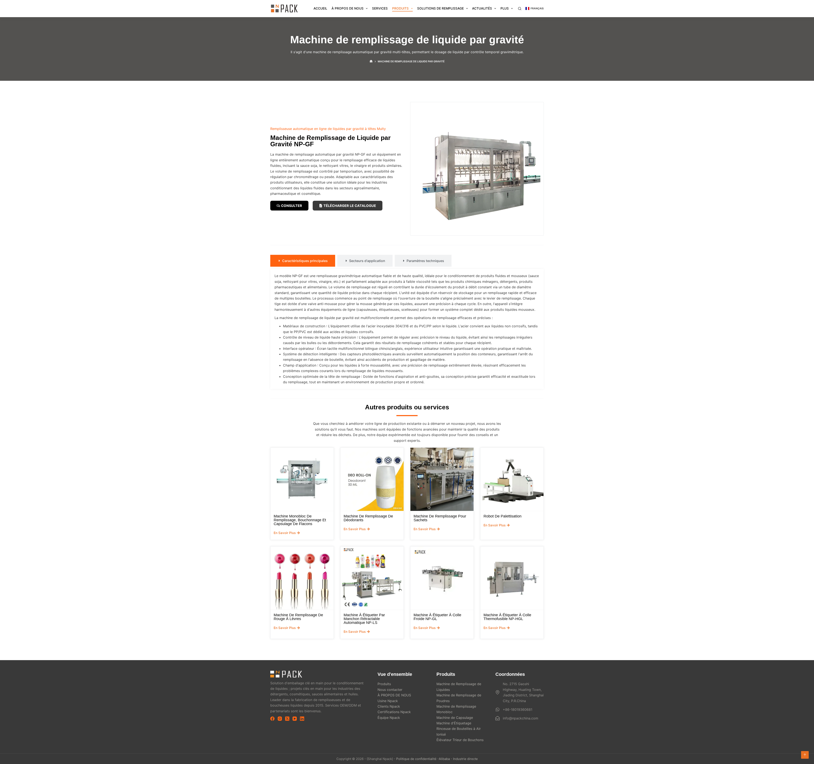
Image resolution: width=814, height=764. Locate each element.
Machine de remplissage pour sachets (440, 518)
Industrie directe (465, 759)
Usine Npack (388, 701)
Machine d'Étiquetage (453, 723)
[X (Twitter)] (287, 719)
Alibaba (444, 759)
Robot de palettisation (502, 516)
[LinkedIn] (302, 719)
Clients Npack (389, 706)
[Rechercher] (519, 8)
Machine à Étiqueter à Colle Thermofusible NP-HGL (507, 617)
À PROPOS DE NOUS (348, 8)
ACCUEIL (320, 8)
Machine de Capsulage (454, 717)
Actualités (482, 8)
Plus (504, 8)
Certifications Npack (394, 712)
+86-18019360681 (517, 709)
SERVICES (380, 8)
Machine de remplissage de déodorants (368, 518)
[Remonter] (805, 755)
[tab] (302, 261)
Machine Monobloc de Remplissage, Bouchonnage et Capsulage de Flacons (300, 520)
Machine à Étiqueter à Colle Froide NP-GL (437, 617)
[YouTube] (295, 719)
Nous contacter (390, 689)
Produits (400, 8)
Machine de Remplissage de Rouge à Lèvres (298, 617)
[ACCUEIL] (371, 61)
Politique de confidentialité (416, 759)
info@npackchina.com (520, 718)
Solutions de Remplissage (440, 8)
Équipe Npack (389, 717)
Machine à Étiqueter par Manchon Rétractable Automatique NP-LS (364, 619)
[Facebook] (272, 719)
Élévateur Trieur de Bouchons (460, 740)
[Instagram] (280, 719)
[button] (534, 8)
